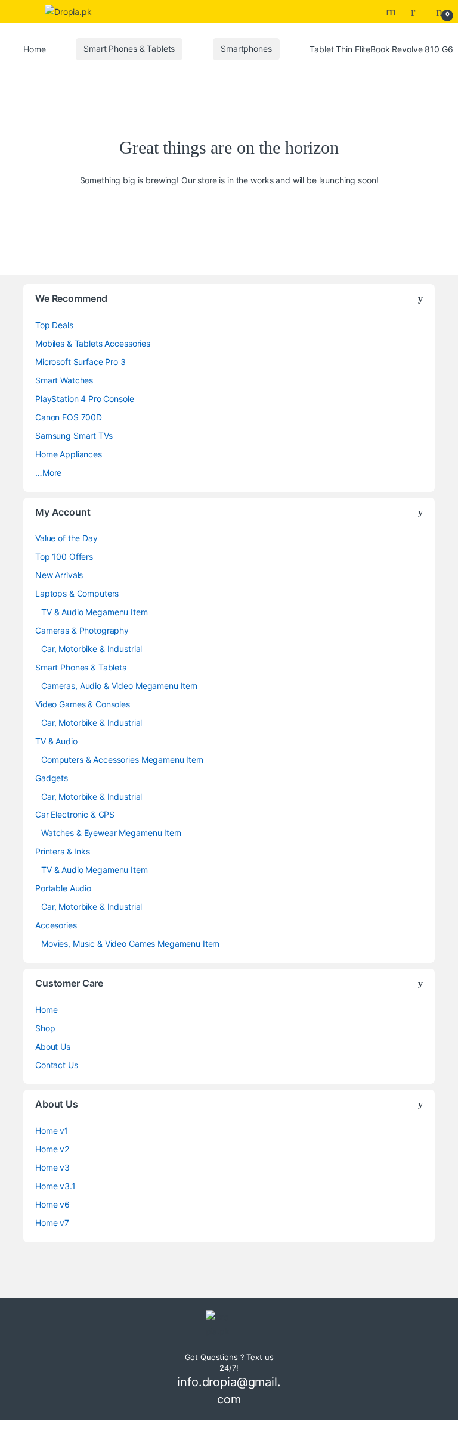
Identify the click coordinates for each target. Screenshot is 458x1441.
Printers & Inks (62, 851)
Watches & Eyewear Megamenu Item (111, 833)
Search (392, 11)
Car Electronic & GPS (74, 814)
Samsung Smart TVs (74, 436)
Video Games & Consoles (82, 704)
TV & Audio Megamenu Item (94, 612)
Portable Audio (63, 888)
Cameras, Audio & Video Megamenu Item (119, 686)
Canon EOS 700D (68, 417)
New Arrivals (59, 575)
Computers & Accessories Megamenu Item (122, 759)
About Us (52, 1046)
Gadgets (51, 778)
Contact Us (56, 1065)
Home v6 (52, 1204)
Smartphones (246, 48)
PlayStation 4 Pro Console (84, 399)
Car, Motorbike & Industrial (91, 649)
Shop (45, 1028)
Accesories (56, 925)
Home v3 (52, 1167)
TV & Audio (56, 741)
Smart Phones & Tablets (129, 48)
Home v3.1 (55, 1186)
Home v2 (52, 1149)
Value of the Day (66, 538)
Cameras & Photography (82, 630)
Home (34, 48)
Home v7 (52, 1223)
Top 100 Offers (64, 556)
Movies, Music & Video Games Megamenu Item (130, 943)
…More (48, 472)
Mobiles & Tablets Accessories (92, 343)
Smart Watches (64, 380)
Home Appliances (68, 454)
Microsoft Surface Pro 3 (80, 362)
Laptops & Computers (77, 593)
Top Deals (54, 325)
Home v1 (52, 1130)
